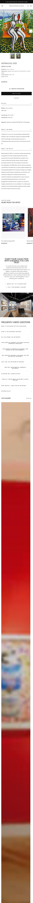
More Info (4, 76)
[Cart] (31, 6)
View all (29, 398)
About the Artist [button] (7, 148)
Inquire (16, 98)
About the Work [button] (6, 129)
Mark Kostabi (6, 66)
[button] (2, 6)
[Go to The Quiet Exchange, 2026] (13, 222)
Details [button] (3, 103)
